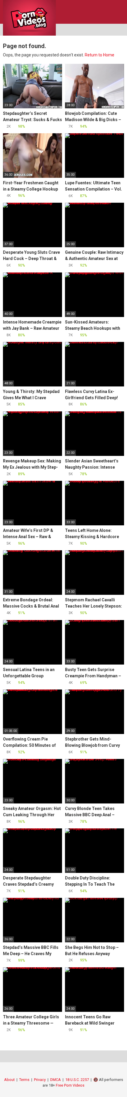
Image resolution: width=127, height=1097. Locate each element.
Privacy (40, 1079)
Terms (24, 1079)
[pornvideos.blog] (29, 18)
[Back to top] (116, 1085)
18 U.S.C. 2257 (77, 1079)
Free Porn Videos (70, 1085)
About (9, 1079)
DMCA (55, 1079)
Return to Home (99, 55)
